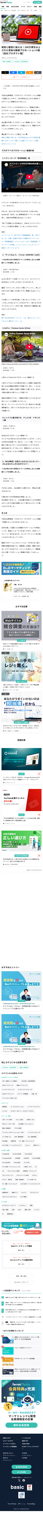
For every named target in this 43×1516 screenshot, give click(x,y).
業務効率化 (5, 1192)
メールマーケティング (8, 1089)
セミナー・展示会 (7, 1179)
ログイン (29, 2)
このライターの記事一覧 (21, 596)
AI (3, 1214)
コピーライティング (7, 1175)
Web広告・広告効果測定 (21, 61)
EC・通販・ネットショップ (26, 1141)
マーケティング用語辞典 (10, 1446)
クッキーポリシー (27, 1455)
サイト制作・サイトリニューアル (11, 1167)
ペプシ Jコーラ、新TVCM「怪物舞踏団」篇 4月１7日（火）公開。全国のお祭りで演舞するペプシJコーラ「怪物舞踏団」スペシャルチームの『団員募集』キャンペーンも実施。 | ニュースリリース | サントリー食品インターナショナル (21, 241)
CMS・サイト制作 (7, 1119)
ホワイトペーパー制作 (23, 1175)
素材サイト (37, 1145)
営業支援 (13, 1141)
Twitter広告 (28, 1154)
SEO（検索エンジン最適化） (21, 722)
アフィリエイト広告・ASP (9, 1098)
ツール (23, 6)
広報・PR (34, 1094)
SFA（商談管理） (32, 1137)
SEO (2, 10)
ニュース (36, 1209)
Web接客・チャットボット (25, 1124)
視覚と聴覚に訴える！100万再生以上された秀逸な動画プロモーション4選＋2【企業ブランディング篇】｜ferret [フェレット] (21, 140)
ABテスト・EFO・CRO (8, 1124)
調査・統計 (28, 1209)
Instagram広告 (6, 1158)
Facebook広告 (17, 1154)
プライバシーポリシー (9, 1455)
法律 (13, 1209)
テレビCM (26, 1162)
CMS (18, 10)
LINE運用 (17, 1158)
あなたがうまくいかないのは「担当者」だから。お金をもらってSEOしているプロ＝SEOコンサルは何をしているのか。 (21, 727)
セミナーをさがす (8, 1441)
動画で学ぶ (25, 1441)
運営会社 (5, 1458)
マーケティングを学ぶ (9, 1443)
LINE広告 (26, 1158)
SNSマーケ (7, 10)
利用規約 (24, 1453)
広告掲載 (24, 1458)
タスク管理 (23, 1197)
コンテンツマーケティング (25, 1089)
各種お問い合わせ (8, 1453)
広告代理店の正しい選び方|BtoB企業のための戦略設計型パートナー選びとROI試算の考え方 (21, 860)
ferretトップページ (21, 1282)
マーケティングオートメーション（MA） (13, 1132)
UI (35, 1167)
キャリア (24, 1192)
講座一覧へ (21, 1250)
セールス (4, 1111)
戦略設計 (4, 1106)
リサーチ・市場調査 (22, 1094)
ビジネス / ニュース (9, 782)
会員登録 (38, 2)
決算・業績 (5, 1209)
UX (3, 1171)
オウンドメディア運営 (14, 1171)
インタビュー (22, 1205)
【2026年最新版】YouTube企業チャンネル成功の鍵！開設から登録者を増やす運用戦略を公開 (21, 819)
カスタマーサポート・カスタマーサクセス (22, 1111)
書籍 (31, 1205)
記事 (3, 6)
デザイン (34, 1175)
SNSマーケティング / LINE (11, 690)
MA (31, 10)
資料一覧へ (21, 1264)
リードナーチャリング (34, 1106)
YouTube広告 (6, 1162)
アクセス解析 (17, 1128)
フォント (27, 1145)
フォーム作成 (19, 1119)
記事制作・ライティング (29, 1171)
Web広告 (13, 10)
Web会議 (4, 1141)
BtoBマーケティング (8, 1094)
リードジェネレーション (17, 1106)
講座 (40, 6)
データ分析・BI (21, 640)
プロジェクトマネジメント (9, 1197)
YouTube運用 (36, 1158)
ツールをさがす (26, 1438)
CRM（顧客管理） (19, 1137)
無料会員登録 (22, 1467)
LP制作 (35, 10)
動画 (35, 6)
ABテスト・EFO (25, 10)
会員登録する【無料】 (32, 1232)
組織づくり (15, 1192)
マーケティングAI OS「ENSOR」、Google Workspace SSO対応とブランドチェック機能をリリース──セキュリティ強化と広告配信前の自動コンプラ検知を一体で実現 (21, 778)
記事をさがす (6, 1438)
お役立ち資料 (15, 6)
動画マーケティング (22, 1085)
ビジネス (21, 774)
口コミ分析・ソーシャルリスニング (12, 1145)
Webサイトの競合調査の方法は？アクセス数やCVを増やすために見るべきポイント (21, 645)
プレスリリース (7, 1460)
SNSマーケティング (21, 681)
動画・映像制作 (7, 61)
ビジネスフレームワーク (9, 1205)
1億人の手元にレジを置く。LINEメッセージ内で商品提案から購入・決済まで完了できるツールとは (21, 686)
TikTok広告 (17, 1162)
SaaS (19, 1209)
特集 (7, 6)
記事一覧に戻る (21, 1276)
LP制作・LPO (30, 1119)
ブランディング (34, 1192)
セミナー (29, 6)
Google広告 (5, 1154)
